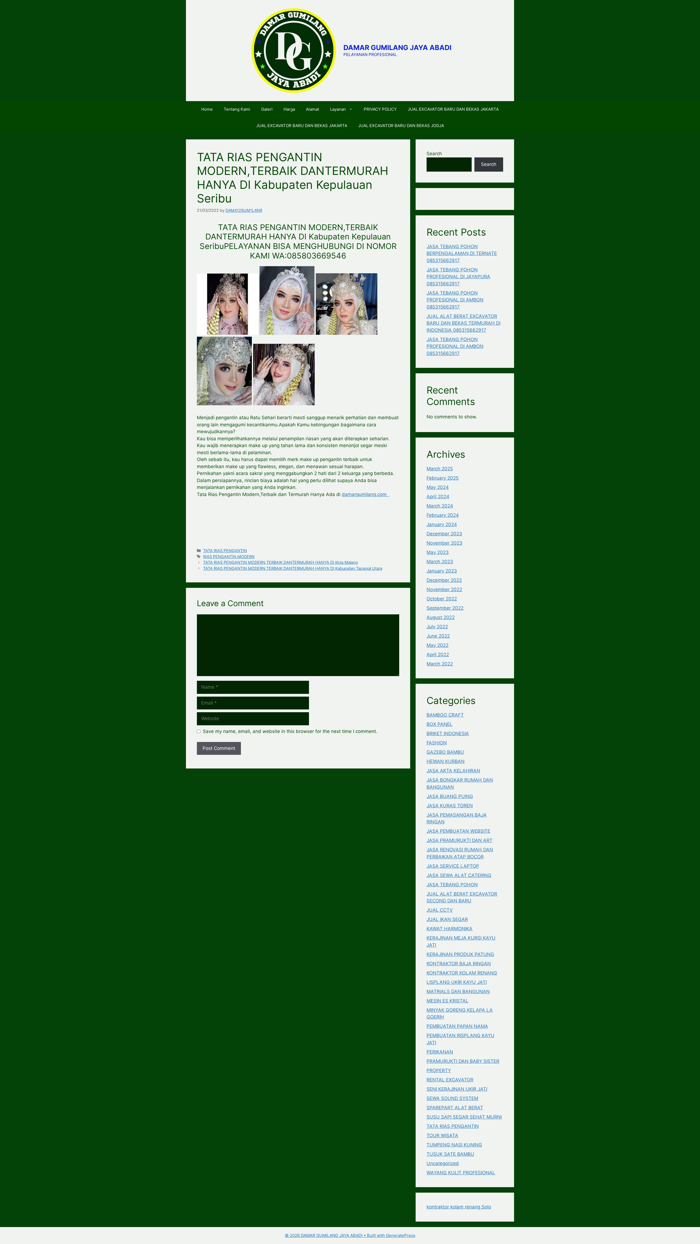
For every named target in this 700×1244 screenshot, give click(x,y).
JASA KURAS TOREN (450, 805)
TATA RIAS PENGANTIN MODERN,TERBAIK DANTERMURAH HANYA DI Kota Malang (280, 562)
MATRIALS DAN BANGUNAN (458, 991)
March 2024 (440, 506)
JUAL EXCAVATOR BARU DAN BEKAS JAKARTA (453, 109)
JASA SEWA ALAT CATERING (459, 875)
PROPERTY (439, 1070)
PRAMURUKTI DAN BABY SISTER (463, 1061)
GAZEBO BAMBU (445, 752)
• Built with (335, 1235)
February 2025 (443, 478)
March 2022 (440, 664)
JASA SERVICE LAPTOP (453, 866)
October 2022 (442, 599)
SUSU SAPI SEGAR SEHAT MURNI (464, 1117)
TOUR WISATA (442, 1135)
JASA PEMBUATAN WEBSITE (458, 831)
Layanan (338, 109)
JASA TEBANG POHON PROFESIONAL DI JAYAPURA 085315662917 (458, 276)
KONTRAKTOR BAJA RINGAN (459, 963)
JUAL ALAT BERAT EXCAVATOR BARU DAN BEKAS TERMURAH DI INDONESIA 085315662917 (463, 323)
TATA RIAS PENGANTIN (225, 550)
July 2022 (437, 626)
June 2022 (438, 636)
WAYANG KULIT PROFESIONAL (461, 1172)
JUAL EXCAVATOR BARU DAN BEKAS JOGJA (401, 125)
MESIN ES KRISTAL (447, 1001)
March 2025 (440, 468)
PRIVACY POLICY (380, 109)
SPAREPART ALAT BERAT (455, 1107)
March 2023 (440, 561)
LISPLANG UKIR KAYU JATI (457, 982)
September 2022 (445, 608)
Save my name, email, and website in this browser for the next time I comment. (290, 731)
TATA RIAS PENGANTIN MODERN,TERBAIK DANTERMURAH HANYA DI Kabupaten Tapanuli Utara (292, 568)
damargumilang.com (365, 494)
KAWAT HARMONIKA (449, 928)
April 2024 (438, 496)
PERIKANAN (440, 1052)
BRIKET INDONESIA (448, 733)
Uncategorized (443, 1163)
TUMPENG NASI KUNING (454, 1145)
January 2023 (442, 571)
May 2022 (437, 645)
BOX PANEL (440, 724)
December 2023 (444, 533)
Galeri (267, 109)
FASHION (437, 743)
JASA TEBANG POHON (452, 884)
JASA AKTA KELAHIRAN (453, 770)
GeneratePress (400, 1235)
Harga (289, 109)
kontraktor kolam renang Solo (459, 1207)
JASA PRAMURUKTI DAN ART (459, 840)
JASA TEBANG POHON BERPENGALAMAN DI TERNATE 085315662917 (462, 253)
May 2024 (438, 487)
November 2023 (444, 543)
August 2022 (441, 617)
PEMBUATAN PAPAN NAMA (457, 1026)
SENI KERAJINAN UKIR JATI (457, 1089)
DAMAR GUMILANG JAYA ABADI (397, 47)
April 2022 (438, 654)
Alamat (312, 109)
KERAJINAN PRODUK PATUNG (460, 954)
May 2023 (438, 552)
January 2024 (442, 524)
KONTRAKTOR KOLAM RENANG (462, 973)
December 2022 (444, 580)
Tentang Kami (237, 109)
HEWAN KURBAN (446, 761)
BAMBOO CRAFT (445, 715)
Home (207, 109)
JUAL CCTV (440, 910)
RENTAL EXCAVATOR (450, 1079)
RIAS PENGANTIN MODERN (229, 556)
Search (434, 153)
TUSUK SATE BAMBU (450, 1154)
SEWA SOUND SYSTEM (452, 1098)
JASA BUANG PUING (450, 796)
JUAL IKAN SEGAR (447, 919)
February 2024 (443, 515)
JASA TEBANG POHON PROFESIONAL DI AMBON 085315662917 (455, 300)
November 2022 (444, 589)
